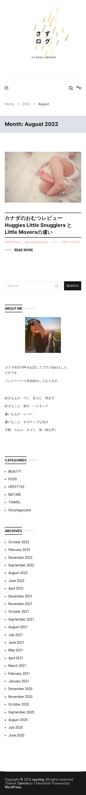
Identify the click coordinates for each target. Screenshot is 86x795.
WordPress (13, 787)
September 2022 (21, 565)
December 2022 (20, 558)
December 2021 (20, 596)
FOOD (12, 479)
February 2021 (19, 673)
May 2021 (15, 650)
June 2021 (16, 642)
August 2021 (18, 627)
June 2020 (16, 735)
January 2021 (18, 681)
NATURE (14, 495)
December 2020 (20, 689)
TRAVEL (14, 502)
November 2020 (20, 697)
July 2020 (15, 727)
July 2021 (15, 635)
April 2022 (15, 588)
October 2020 (18, 704)
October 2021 (18, 611)
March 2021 (17, 666)
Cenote (23, 783)
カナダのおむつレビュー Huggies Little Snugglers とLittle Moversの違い (38, 225)
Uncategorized (36, 242)
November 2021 (20, 604)
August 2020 (18, 720)
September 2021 (21, 619)
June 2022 (16, 581)
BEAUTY (14, 471)
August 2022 (18, 573)
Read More (23, 250)
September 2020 (21, 712)
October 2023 (18, 542)
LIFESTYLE (13, 242)
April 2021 (15, 658)
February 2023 (19, 550)
